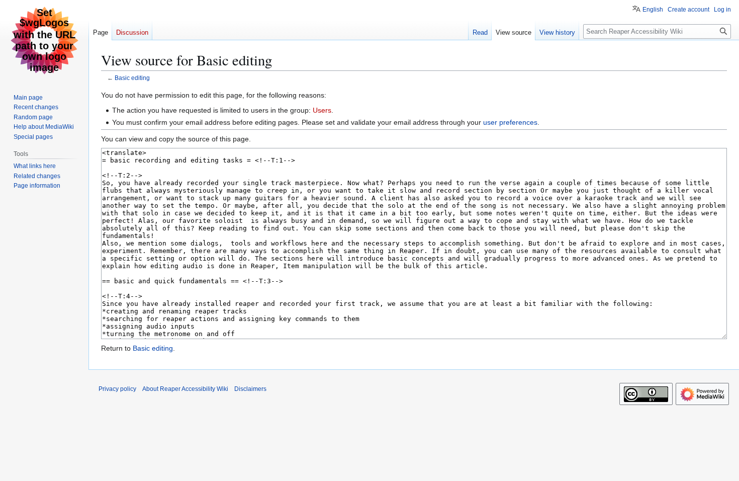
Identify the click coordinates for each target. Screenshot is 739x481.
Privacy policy (117, 388)
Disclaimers (250, 388)
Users (322, 110)
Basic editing (132, 77)
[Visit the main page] (44, 40)
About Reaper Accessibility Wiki (185, 388)
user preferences (510, 122)
